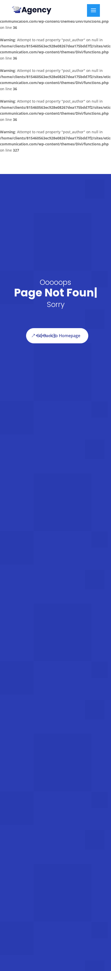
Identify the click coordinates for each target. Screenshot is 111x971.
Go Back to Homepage (58, 346)
